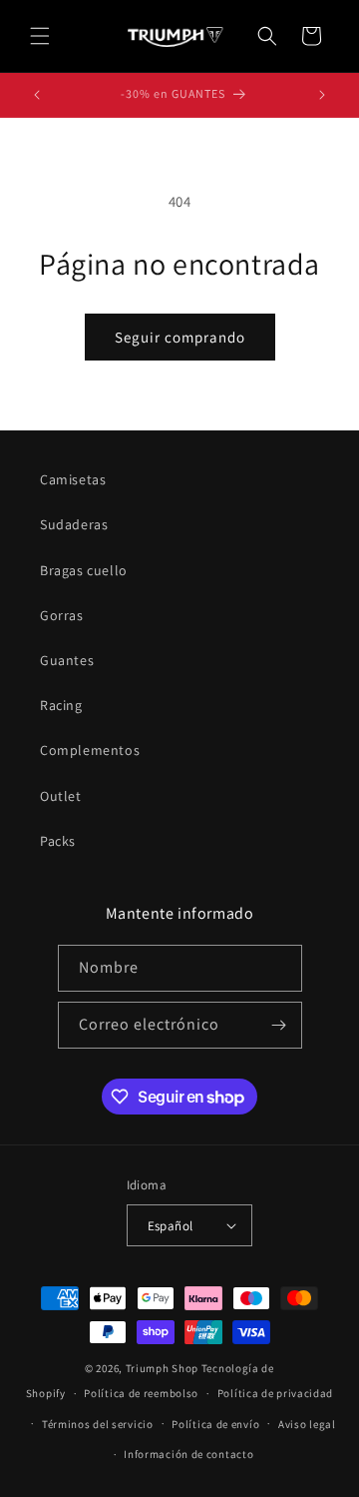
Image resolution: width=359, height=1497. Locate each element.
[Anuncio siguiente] (322, 95)
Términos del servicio (98, 1424)
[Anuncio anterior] (37, 95)
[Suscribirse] (279, 1025)
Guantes (67, 660)
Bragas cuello (84, 570)
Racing (61, 705)
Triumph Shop (162, 1368)
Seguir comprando (180, 337)
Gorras (62, 615)
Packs (58, 841)
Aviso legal (307, 1424)
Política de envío (215, 1424)
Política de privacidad (275, 1393)
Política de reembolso (141, 1393)
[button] (40, 36)
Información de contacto (188, 1454)
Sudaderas (74, 524)
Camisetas (73, 479)
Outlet (61, 796)
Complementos (90, 750)
